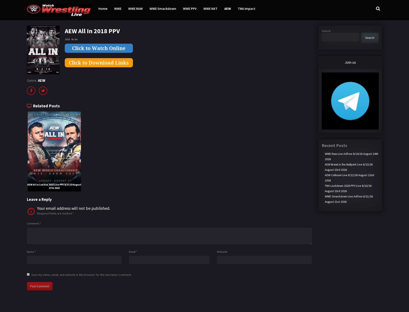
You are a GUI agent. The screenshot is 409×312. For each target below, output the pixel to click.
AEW (227, 8)
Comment (34, 223)
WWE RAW (135, 8)
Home (102, 8)
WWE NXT (210, 8)
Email (133, 252)
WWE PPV (190, 8)
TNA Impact (246, 8)
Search (326, 31)
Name (31, 252)
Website (222, 252)
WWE (117, 8)
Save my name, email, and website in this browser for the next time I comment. (81, 275)
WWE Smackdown (163, 8)
